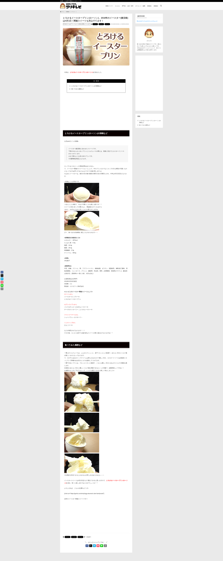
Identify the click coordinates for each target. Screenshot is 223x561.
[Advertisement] (96, 110)
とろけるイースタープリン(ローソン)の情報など (86, 86)
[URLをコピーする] (105, 545)
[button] (87, 545)
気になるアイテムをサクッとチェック (147, 21)
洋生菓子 (88, 537)
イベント (95, 24)
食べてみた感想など (77, 89)
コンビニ (101, 24)
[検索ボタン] (161, 6)
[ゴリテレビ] (70, 6)
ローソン (107, 24)
